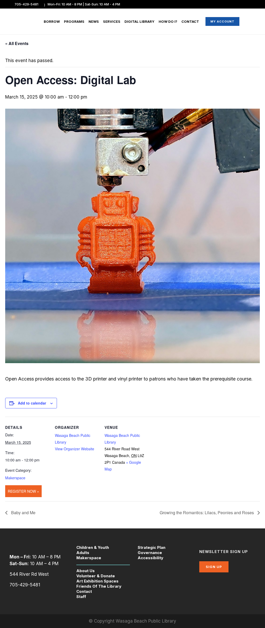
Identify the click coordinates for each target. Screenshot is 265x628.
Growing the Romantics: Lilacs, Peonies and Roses (207, 512)
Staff (81, 596)
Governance (150, 552)
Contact (84, 591)
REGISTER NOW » (23, 491)
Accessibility (150, 557)
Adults (82, 552)
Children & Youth (92, 547)
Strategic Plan (151, 547)
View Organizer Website (74, 448)
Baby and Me (22, 512)
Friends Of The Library (98, 586)
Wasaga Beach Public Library (146, 621)
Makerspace (15, 477)
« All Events (16, 43)
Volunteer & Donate (95, 575)
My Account (222, 21)
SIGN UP (214, 567)
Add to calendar (32, 403)
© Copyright (102, 621)
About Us (85, 570)
